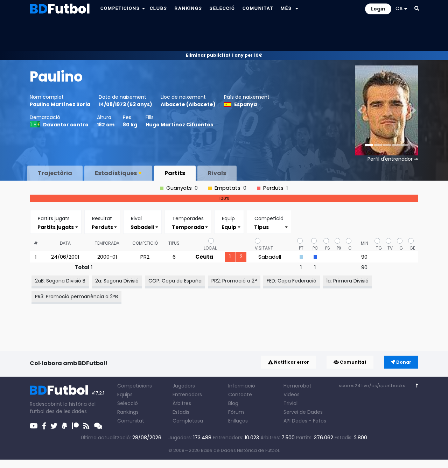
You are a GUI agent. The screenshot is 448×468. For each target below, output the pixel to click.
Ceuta (204, 256)
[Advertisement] (224, 33)
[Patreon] (75, 426)
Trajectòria (55, 173)
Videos (292, 394)
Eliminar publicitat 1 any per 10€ (224, 55)
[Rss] (86, 426)
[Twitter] (53, 426)
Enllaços (238, 420)
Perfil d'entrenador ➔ (393, 158)
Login (378, 8)
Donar (403, 362)
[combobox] (55, 227)
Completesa (188, 420)
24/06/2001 (65, 256)
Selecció (127, 403)
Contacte (240, 394)
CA (399, 8)
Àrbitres (182, 403)
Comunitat (352, 362)
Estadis (181, 411)
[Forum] (98, 426)
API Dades (295, 420)
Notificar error (291, 362)
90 (364, 256)
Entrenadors (187, 394)
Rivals (217, 173)
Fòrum (236, 411)
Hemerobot (298, 385)
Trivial (291, 403)
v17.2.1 (98, 393)
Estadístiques (116, 173)
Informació (241, 385)
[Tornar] (417, 385)
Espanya (245, 104)
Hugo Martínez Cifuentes (179, 124)
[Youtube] (34, 426)
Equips (125, 394)
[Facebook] (44, 426)
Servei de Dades (303, 411)
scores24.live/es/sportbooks (372, 385)
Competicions (134, 385)
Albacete (173, 104)
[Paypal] (64, 426)
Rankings (128, 411)
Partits (174, 173)
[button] (143, 8)
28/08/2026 (146, 437)
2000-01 (107, 256)
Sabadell (269, 256)
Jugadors (184, 385)
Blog (233, 403)
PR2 (144, 256)
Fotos (319, 420)
